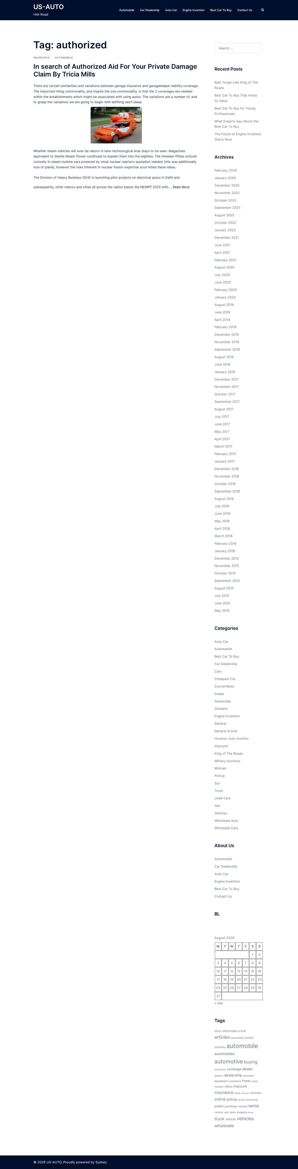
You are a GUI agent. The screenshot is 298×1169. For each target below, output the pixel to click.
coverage (234, 1069)
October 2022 (225, 223)
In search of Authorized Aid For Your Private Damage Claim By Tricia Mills (115, 70)
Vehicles (220, 813)
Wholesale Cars (226, 828)
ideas (229, 1086)
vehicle (230, 1119)
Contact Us (244, 10)
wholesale (224, 1125)
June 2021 (222, 245)
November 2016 (226, 476)
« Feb (218, 1003)
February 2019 (225, 327)
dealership (233, 1075)
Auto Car (171, 10)
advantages (229, 1030)
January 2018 (224, 372)
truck (219, 1118)
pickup (232, 1099)
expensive (235, 1081)
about (217, 1030)
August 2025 (224, 215)
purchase (231, 1106)
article (242, 1030)
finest (246, 1081)
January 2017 (224, 461)
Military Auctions (227, 761)
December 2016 (226, 469)
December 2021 (226, 237)
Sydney (101, 1162)
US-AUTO (48, 7)
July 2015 (221, 596)
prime (241, 1099)
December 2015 (226, 558)
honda (255, 1081)
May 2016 (221, 521)
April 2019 (222, 320)
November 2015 (226, 566)
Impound (221, 746)
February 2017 (225, 454)
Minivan (220, 768)
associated (237, 1037)
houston (219, 1086)
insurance (224, 1092)
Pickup (219, 776)
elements (248, 1075)
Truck (218, 791)
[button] (263, 10)
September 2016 (227, 491)
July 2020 (222, 275)
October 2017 (224, 394)
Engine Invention (194, 10)
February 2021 (225, 260)
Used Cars (222, 798)
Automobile (126, 10)
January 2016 (224, 551)
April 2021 (222, 252)
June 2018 (222, 364)
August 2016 (224, 499)
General (220, 723)
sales (233, 1112)
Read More (181, 187)
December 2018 (226, 334)
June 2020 (222, 282)
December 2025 (226, 185)
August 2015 (224, 588)
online (220, 1099)
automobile (242, 1045)
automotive (228, 1061)
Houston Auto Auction (231, 738)
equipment (221, 1081)
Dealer (219, 694)
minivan (256, 1093)
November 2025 (227, 193)
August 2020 (224, 267)
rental (253, 1105)
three (250, 1112)
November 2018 (226, 342)
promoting (252, 1099)
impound (240, 1086)
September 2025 (227, 208)
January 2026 (225, 178)
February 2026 (225, 170)
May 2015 (221, 611)
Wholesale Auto (226, 821)
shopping (242, 1112)
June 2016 (222, 513)
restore (218, 1112)
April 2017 (222, 439)
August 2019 (224, 305)
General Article (225, 731)
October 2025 (225, 200)
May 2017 (221, 432)
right (226, 1112)
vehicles (245, 1118)
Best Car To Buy (221, 10)
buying (250, 1061)
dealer (247, 1069)
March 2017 (223, 446)
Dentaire (220, 708)
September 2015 (227, 581)
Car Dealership (150, 10)
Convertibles (224, 686)
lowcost (245, 1093)
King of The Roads (228, 753)
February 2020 (225, 290)
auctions (219, 1047)
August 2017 (224, 409)
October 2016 (225, 484)
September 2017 (227, 402)
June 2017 (222, 424)
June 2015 (222, 603)
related (242, 1106)
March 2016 (223, 536)
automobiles (224, 1054)
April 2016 (222, 528)
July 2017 (221, 417)
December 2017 (226, 379)
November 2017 (226, 387)
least (237, 1093)
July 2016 (221, 506)
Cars (218, 671)
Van (217, 806)
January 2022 (225, 230)
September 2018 (227, 349)
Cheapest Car (225, 679)
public (219, 1106)
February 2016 (225, 543)
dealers (218, 1075)
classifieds (220, 1069)
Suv (217, 783)
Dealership (222, 701)
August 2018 (224, 357)
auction (249, 1037)
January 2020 (225, 297)
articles (222, 1037)
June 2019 (222, 312)
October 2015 (225, 573)
